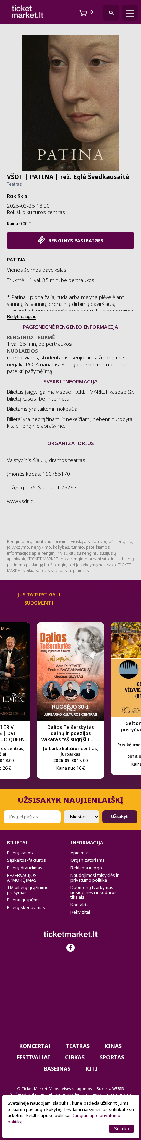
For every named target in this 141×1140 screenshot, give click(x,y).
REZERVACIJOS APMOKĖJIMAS (22, 877)
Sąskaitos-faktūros (26, 860)
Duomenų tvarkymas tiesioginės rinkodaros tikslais (93, 892)
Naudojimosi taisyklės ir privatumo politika (94, 877)
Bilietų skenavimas (26, 907)
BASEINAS (57, 1068)
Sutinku (121, 1128)
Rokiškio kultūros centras (36, 211)
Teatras (14, 184)
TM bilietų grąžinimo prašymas (28, 889)
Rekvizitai (80, 912)
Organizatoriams (87, 860)
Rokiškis (17, 195)
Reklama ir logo (86, 868)
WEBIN (118, 1088)
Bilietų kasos (20, 853)
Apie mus (80, 853)
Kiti (92, 1068)
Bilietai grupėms (23, 900)
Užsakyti (120, 816)
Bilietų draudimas (24, 868)
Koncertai (35, 1046)
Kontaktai (80, 904)
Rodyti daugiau (21, 316)
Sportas (112, 1057)
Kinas (113, 1046)
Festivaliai (33, 1057)
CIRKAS (75, 1057)
